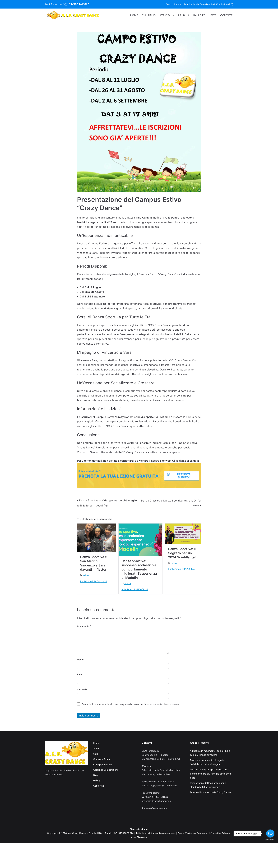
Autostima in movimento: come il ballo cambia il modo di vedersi (210, 752)
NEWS (212, 15)
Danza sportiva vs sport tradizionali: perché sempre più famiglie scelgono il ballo (210, 773)
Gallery (97, 780)
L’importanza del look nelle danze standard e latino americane (208, 785)
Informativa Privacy (219, 833)
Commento (84, 626)
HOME (134, 15)
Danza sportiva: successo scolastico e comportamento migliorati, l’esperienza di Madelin (139, 569)
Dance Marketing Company (192, 833)
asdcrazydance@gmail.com (156, 801)
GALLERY (199, 15)
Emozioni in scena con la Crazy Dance (210, 792)
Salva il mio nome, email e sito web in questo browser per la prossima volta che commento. (130, 704)
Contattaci (99, 785)
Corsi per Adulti (101, 759)
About (96, 748)
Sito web (82, 689)
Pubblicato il (93, 581)
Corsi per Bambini (102, 764)
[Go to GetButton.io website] (270, 840)
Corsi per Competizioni (105, 769)
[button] (172, 15)
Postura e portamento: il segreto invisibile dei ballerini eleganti (207, 762)
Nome (80, 659)
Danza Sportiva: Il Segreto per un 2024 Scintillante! (182, 553)
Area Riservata (139, 837)
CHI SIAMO (149, 15)
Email (80, 674)
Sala (95, 753)
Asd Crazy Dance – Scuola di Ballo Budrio (89, 833)
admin (86, 575)
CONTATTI (226, 15)
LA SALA (183, 15)
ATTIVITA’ (165, 15)
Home (96, 743)
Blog (95, 775)
